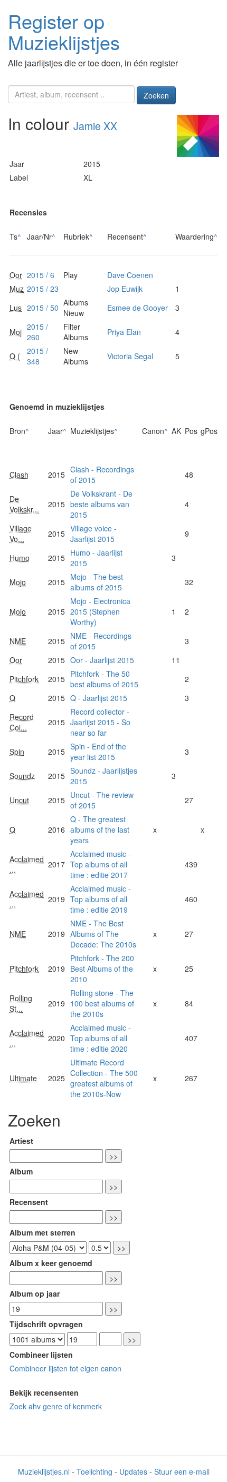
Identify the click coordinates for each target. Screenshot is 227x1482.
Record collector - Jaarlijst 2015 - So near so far (100, 722)
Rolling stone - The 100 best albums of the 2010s (102, 1003)
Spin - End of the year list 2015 (98, 751)
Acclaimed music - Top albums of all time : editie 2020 (100, 1038)
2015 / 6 (40, 275)
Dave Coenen (130, 275)
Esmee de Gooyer (137, 307)
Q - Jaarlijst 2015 (98, 698)
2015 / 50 (43, 307)
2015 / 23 (43, 288)
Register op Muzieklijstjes (64, 31)
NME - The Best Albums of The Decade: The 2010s (103, 934)
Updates (133, 1471)
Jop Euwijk (125, 288)
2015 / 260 (37, 331)
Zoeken (156, 95)
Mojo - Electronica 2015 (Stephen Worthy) (100, 611)
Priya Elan (124, 332)
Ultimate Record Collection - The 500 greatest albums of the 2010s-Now (104, 1078)
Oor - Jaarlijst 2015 (102, 660)
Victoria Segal (130, 356)
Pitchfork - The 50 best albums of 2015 (104, 678)
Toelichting (94, 1471)
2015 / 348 (37, 356)
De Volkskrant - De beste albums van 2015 (101, 504)
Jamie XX (95, 125)
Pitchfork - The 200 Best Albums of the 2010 (102, 968)
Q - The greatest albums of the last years (99, 829)
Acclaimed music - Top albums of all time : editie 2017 (100, 864)
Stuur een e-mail (182, 1471)
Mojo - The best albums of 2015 (96, 581)
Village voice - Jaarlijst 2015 (93, 533)
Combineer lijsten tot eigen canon (65, 1368)
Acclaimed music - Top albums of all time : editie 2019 (100, 899)
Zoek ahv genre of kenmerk (56, 1406)
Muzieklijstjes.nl (44, 1471)
